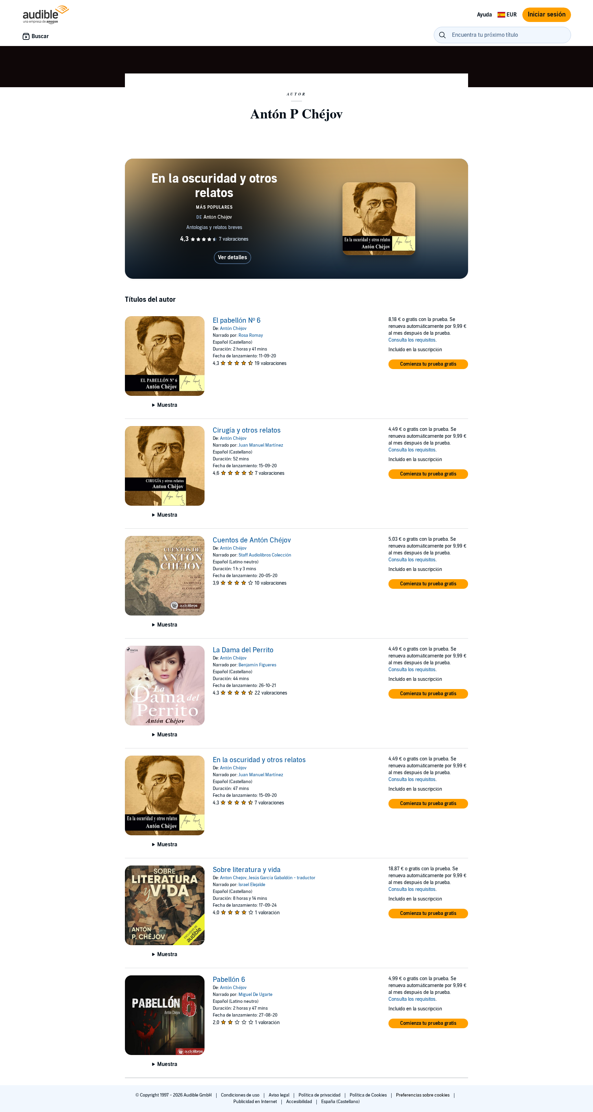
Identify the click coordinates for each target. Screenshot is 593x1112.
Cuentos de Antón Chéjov (252, 540)
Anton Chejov (233, 878)
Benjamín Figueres (257, 665)
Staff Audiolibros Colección (265, 555)
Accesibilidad (299, 1101)
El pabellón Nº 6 (237, 321)
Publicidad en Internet (255, 1101)
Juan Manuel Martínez (261, 445)
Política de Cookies (369, 1095)
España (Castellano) (340, 1101)
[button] (428, 364)
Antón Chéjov (233, 548)
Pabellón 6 (229, 980)
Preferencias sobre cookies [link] (423, 1095)
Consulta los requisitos (411, 340)
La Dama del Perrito (243, 650)
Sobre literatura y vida (247, 870)
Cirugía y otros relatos (247, 430)
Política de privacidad (320, 1095)
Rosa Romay (251, 335)
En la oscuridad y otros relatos (259, 760)
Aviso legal (279, 1095)
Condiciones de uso (240, 1095)
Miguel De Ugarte (255, 994)
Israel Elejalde (252, 884)
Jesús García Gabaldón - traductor (281, 878)
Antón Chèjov (233, 328)
